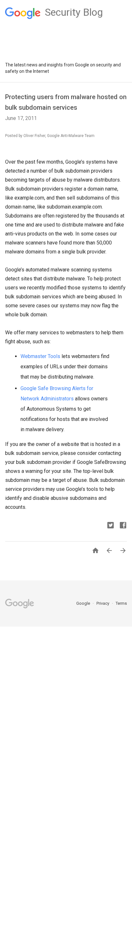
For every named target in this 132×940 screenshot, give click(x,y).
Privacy (103, 603)
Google (83, 603)
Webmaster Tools (40, 356)
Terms (121, 603)
